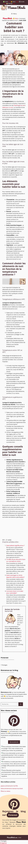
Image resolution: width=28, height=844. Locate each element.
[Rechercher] (21, 704)
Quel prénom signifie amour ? (15, 545)
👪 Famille (21, 1)
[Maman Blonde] (13, 8)
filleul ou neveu (5, 791)
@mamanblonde (14, 742)
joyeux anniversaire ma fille (9, 786)
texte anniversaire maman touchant (12, 788)
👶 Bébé (13, 1)
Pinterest (12, 815)
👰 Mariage (9, 3)
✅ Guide (5, 1)
